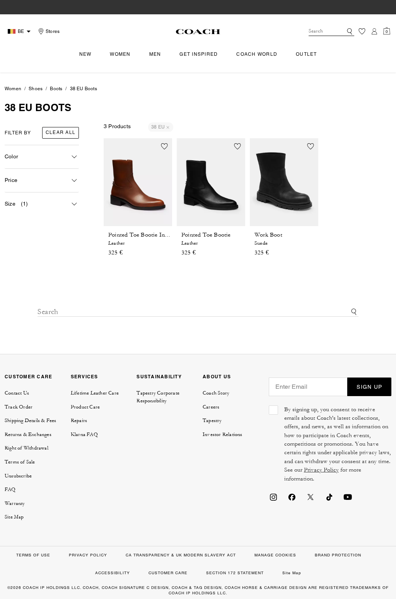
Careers (211, 407)
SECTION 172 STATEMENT (235, 572)
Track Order (18, 407)
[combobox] (331, 31)
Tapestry (212, 420)
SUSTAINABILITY (159, 376)
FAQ (10, 489)
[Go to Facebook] (292, 497)
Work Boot (268, 235)
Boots (56, 88)
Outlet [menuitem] (306, 54)
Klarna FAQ (84, 434)
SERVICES (84, 376)
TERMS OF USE (33, 555)
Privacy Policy (321, 470)
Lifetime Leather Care (95, 393)
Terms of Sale (20, 462)
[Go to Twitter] (310, 497)
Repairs (79, 420)
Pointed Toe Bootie (206, 235)
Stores (53, 31)
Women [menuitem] (120, 54)
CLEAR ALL (60, 132)
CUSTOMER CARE (28, 376)
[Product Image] (138, 182)
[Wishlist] (362, 31)
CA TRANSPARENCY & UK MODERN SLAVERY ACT (181, 555)
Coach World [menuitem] (256, 54)
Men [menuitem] (155, 54)
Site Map (14, 517)
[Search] (349, 31)
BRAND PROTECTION (338, 555)
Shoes (36, 88)
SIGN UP (369, 387)
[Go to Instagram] (273, 497)
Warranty (15, 503)
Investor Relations (222, 434)
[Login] (374, 31)
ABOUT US (217, 376)
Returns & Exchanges (28, 434)
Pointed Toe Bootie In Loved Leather (155, 235)
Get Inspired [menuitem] (198, 54)
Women (13, 88)
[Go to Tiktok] (329, 497)
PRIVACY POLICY (88, 555)
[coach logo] (198, 31)
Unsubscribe (18, 476)
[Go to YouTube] (347, 497)
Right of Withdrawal (26, 448)
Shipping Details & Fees (30, 420)
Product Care (85, 407)
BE (21, 31)
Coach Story (216, 393)
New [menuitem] (85, 54)
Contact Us (17, 393)
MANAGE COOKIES (275, 555)
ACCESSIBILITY (112, 572)
